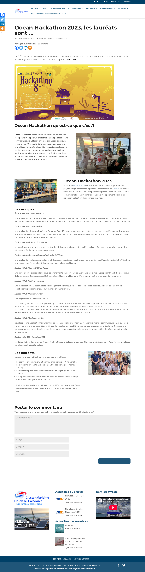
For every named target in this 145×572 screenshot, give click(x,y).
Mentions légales (62, 559)
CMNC (20, 38)
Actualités (122, 8)
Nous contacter (110, 2)
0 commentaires (61, 38)
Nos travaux (90, 8)
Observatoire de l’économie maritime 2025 (48, 14)
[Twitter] (21, 48)
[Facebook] (17, 48)
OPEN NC (51, 60)
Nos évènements (106, 8)
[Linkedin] (26, 48)
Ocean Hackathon (22, 135)
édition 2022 (79, 186)
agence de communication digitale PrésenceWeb (70, 569)
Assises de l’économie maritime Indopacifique (62, 8)
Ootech (116, 189)
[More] (30, 48)
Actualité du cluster (45, 38)
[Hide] (1, 33)
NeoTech (72, 60)
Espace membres (124, 2)
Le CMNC (34, 8)
